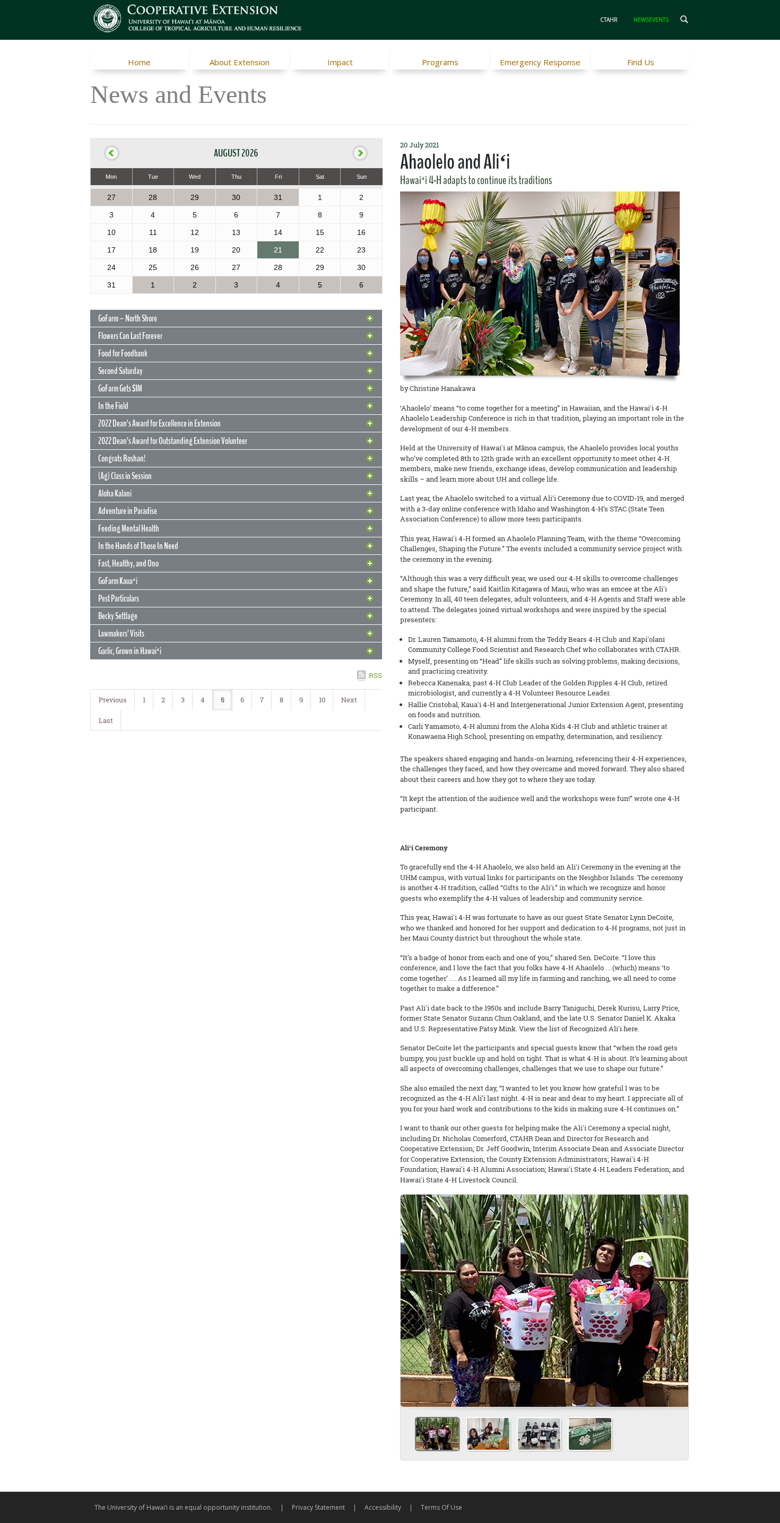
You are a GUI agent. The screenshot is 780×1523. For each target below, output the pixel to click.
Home (139, 62)
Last (106, 720)
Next (349, 699)
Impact (340, 62)
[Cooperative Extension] (198, 19)
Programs (440, 62)
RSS (375, 675)
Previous (113, 699)
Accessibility (383, 1507)
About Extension (240, 62)
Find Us (640, 62)
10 (322, 699)
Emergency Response (540, 62)
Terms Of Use (441, 1507)
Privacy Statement (318, 1507)
